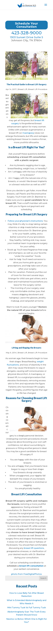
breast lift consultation (31, 566)
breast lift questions (34, 548)
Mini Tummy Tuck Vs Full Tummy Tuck (26, 607)
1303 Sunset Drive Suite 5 (26, 37)
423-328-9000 (26, 32)
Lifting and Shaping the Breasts (26, 348)
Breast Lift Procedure (37, 89)
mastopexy (28, 133)
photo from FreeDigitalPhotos (26, 574)
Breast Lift (22, 89)
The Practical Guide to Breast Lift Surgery (26, 84)
